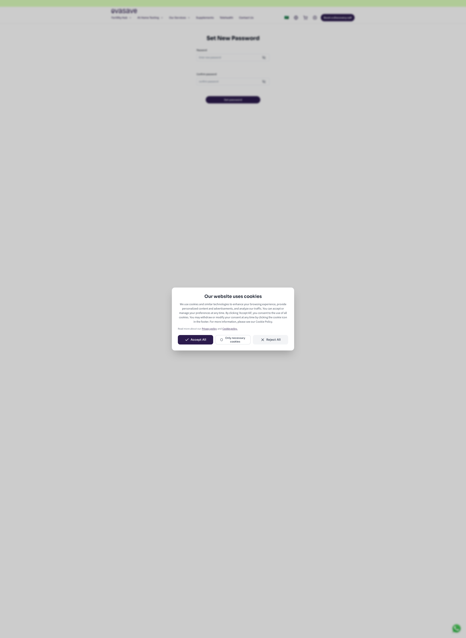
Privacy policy (209, 328)
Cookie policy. (230, 328)
